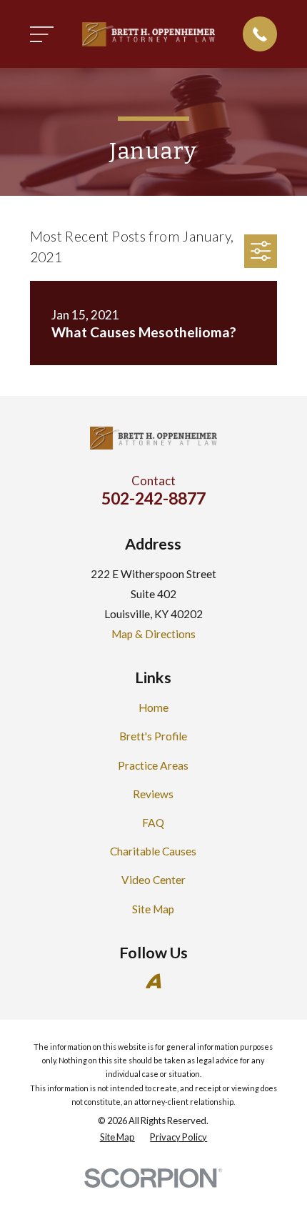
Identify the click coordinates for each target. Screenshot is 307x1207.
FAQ (153, 822)
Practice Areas (153, 765)
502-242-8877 (153, 498)
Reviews (153, 794)
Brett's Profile (153, 736)
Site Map (153, 909)
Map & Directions (153, 633)
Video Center (153, 879)
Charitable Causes (153, 851)
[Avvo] (153, 981)
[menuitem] (117, 1137)
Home (153, 707)
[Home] (148, 34)
